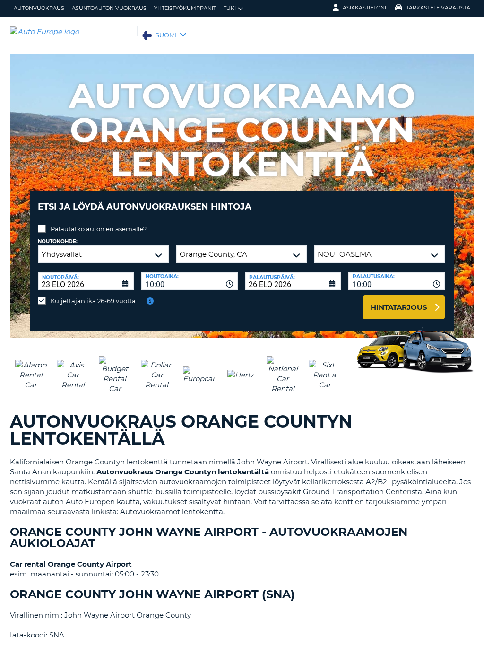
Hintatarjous (399, 307)
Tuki (230, 8)
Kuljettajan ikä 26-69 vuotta (93, 301)
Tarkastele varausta (438, 7)
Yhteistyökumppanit (185, 8)
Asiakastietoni (364, 7)
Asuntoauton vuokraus (109, 8)
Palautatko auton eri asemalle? (99, 229)
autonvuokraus (39, 8)
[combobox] (189, 281)
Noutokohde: (58, 241)
